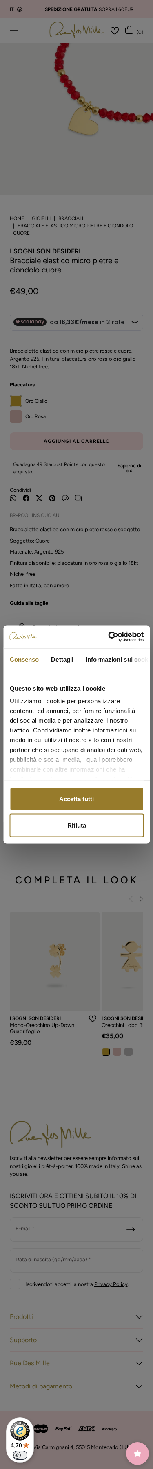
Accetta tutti (76, 798)
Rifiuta (76, 825)
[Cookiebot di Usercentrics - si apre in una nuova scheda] (109, 637)
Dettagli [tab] (62, 659)
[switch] (20, 1455)
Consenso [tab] (24, 659)
